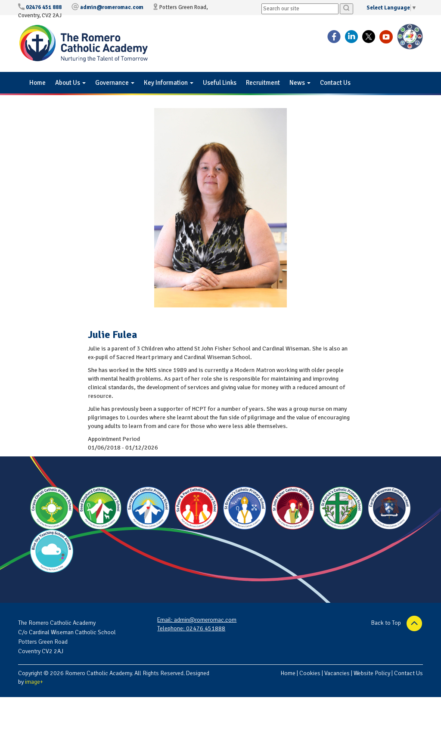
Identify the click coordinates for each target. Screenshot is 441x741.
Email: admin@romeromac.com (196, 619)
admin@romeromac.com (112, 7)
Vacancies (337, 673)
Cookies (309, 673)
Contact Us (335, 83)
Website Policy (372, 673)
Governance (112, 83)
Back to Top (386, 622)
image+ (34, 681)
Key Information (166, 83)
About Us (68, 83)
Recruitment (263, 83)
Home (37, 83)
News (297, 83)
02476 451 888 (44, 7)
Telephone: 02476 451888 (191, 628)
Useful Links (219, 83)
